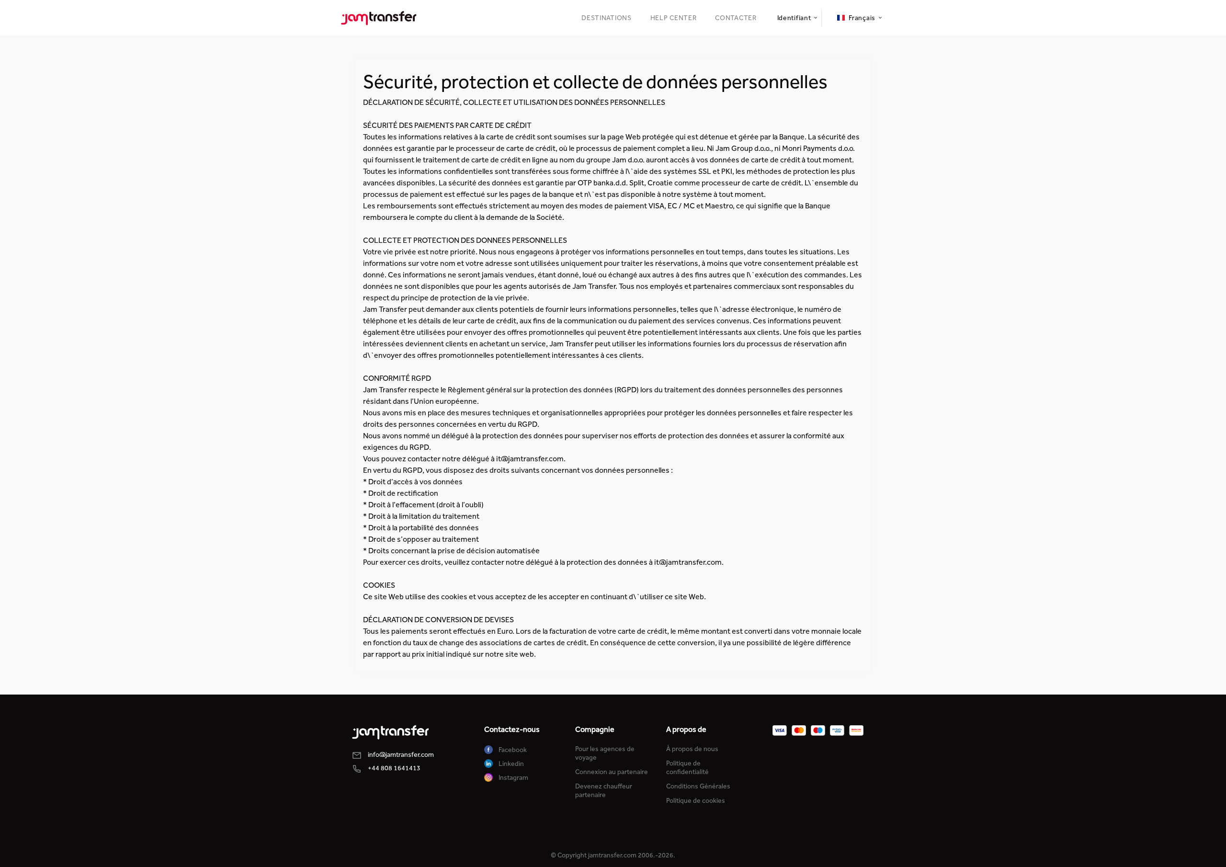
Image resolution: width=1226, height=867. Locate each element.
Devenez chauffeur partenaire (603, 790)
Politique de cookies (695, 801)
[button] (797, 18)
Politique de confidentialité (687, 767)
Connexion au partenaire (611, 772)
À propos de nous (692, 749)
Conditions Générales (698, 786)
